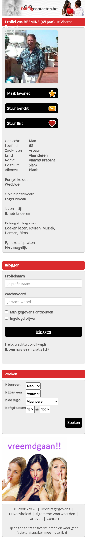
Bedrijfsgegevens (55, 508)
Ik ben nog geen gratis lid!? (27, 349)
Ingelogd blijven (22, 318)
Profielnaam (15, 275)
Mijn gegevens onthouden (30, 312)
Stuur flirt (15, 123)
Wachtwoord (15, 293)
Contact (53, 518)
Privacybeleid (20, 513)
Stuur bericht (18, 108)
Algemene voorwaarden (55, 513)
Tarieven (35, 518)
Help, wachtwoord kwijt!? (26, 344)
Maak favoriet (18, 93)
